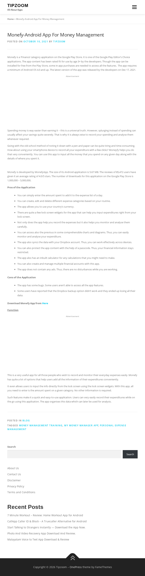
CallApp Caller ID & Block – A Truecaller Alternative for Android (47, 521)
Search (11, 446)
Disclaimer (14, 480)
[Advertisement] (72, 102)
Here (45, 303)
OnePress (76, 567)
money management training (41, 425)
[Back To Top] (72, 558)
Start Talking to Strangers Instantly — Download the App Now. (46, 527)
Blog (26, 420)
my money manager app (81, 425)
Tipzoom (17, 5)
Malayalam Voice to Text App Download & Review (38, 539)
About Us (13, 468)
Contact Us (14, 474)
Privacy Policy (15, 486)
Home (10, 19)
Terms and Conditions (21, 492)
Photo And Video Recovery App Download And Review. (41, 533)
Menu (134, 7)
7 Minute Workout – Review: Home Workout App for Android (45, 515)
